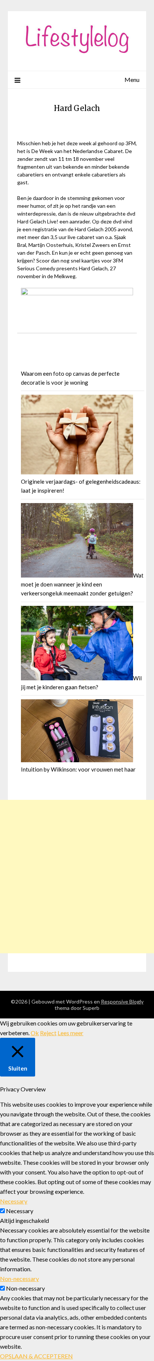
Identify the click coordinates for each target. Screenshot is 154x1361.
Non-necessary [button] (19, 1278)
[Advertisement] (77, 876)
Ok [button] (35, 1032)
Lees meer (70, 1032)
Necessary (19, 1210)
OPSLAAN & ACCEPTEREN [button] (36, 1356)
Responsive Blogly (122, 1001)
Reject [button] (48, 1032)
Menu (131, 79)
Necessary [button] (13, 1201)
